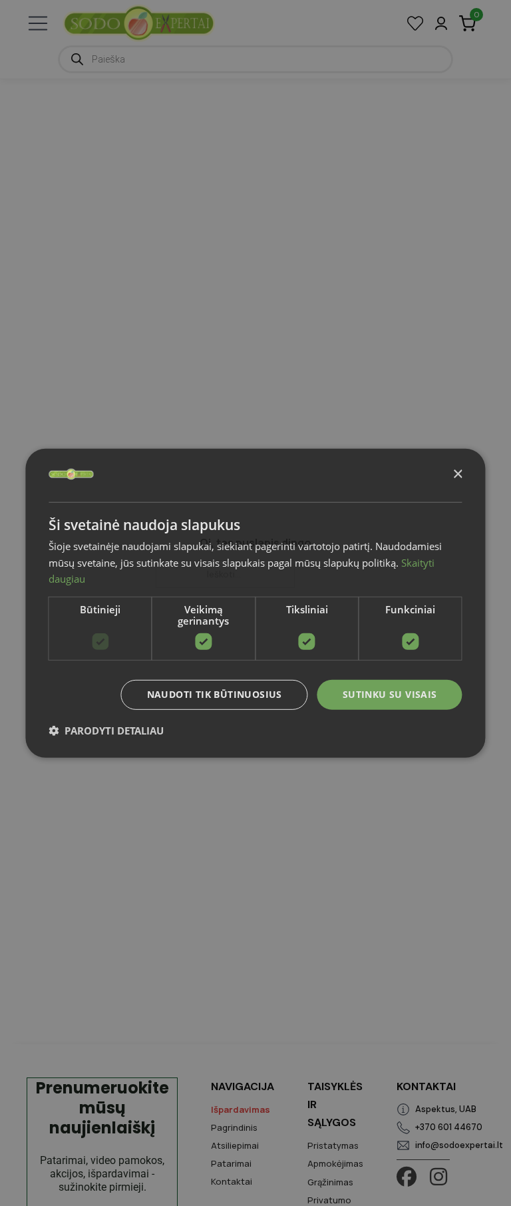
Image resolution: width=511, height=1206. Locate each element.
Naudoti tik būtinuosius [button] (214, 694)
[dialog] (255, 602)
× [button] (457, 474)
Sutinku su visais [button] (390, 694)
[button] (106, 730)
